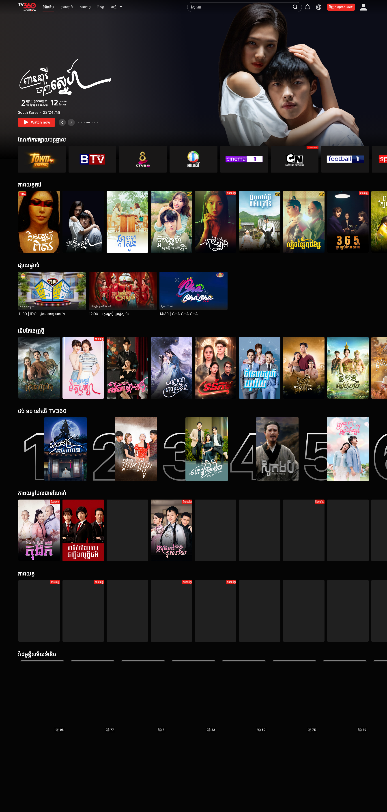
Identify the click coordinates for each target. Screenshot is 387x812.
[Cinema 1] (244, 159)
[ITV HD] (193, 159)
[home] (27, 7)
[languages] (318, 7)
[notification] (307, 7)
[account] (363, 7)
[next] (71, 122)
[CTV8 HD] (143, 159)
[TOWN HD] (42, 159)
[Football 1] (345, 159)
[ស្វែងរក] (295, 7)
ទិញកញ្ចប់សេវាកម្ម (341, 7)
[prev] (62, 122)
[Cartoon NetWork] (295, 159)
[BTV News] (92, 159)
